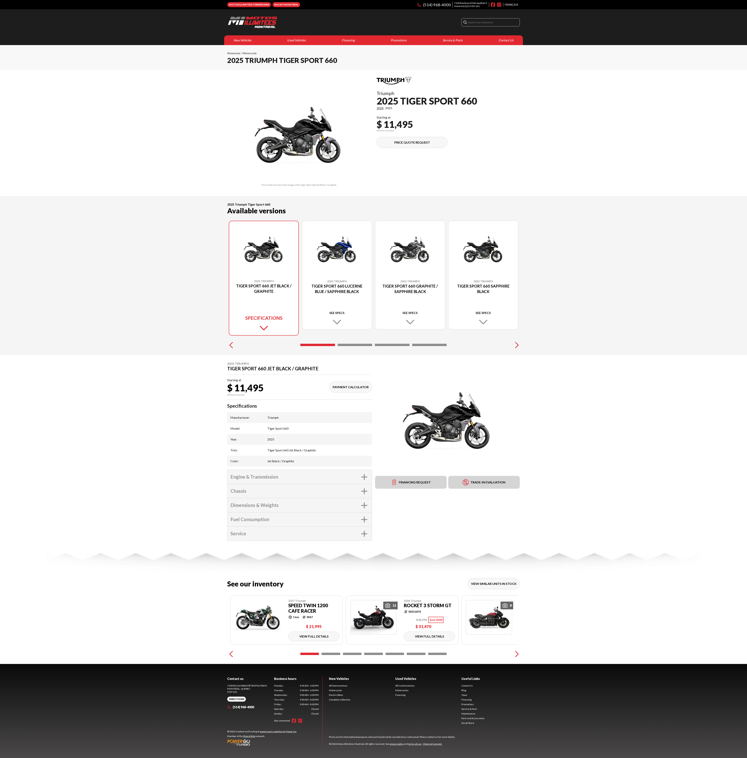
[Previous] (231, 345)
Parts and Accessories (473, 718)
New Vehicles (242, 40)
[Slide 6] (416, 654)
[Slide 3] (392, 345)
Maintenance (468, 713)
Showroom (233, 53)
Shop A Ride (249, 736)
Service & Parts (453, 40)
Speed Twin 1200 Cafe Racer (308, 608)
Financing (348, 40)
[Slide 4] (429, 345)
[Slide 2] (355, 345)
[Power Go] (262, 742)
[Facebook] (493, 4)
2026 (380, 108)
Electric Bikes (336, 694)
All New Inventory (338, 685)
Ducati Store (467, 722)
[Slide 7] (437, 654)
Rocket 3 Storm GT (428, 605)
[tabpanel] (296, 699)
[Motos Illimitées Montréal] (252, 22)
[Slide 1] (317, 345)
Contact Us (506, 40)
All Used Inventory (405, 685)
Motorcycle (250, 53)
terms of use (414, 743)
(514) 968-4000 (437, 4)
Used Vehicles (296, 40)
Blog (463, 690)
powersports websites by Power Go (278, 731)
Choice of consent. (432, 743)
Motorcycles (335, 690)
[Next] (516, 345)
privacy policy (396, 743)
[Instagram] (499, 4)
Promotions (399, 40)
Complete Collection (339, 699)
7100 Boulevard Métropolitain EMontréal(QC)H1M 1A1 (470, 5)
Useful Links (470, 678)
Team (464, 694)
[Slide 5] (395, 654)
